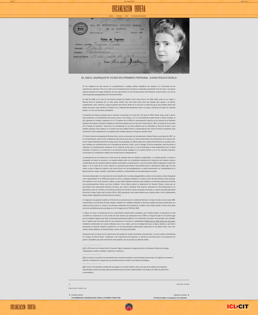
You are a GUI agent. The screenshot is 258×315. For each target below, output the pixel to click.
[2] (149, 123)
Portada (119, 16)
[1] (154, 105)
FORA (126, 16)
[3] (167, 166)
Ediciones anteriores (138, 16)
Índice (111, 16)
